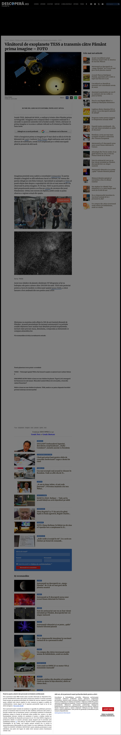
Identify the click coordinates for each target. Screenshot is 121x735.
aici (16, 721)
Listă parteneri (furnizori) (62, 713)
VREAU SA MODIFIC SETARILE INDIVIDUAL (107, 714)
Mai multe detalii (18, 706)
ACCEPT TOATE (108, 709)
